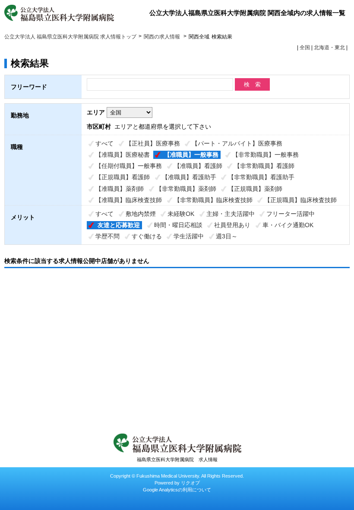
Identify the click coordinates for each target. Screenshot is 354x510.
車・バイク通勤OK (287, 225)
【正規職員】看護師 (122, 177)
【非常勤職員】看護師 (264, 165)
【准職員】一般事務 (191, 154)
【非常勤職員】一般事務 (265, 154)
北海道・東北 (329, 47)
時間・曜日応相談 (178, 225)
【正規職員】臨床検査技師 (300, 199)
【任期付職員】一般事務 (128, 165)
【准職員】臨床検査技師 (128, 199)
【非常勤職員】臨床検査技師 (213, 199)
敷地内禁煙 (141, 213)
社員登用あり (232, 225)
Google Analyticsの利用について (177, 489)
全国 (305, 47)
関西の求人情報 (162, 37)
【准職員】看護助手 (189, 177)
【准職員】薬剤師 (119, 188)
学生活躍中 (189, 236)
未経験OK (181, 213)
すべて (104, 143)
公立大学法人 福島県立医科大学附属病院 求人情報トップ (70, 37)
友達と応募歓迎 (119, 225)
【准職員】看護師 (198, 165)
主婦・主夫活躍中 (230, 213)
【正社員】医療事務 (153, 143)
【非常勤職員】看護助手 (261, 177)
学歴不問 (107, 236)
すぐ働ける (147, 236)
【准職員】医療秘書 (122, 154)
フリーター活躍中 (290, 213)
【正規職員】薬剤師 (255, 188)
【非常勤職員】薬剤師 (186, 188)
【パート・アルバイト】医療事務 (237, 143)
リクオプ (190, 482)
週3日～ (226, 236)
